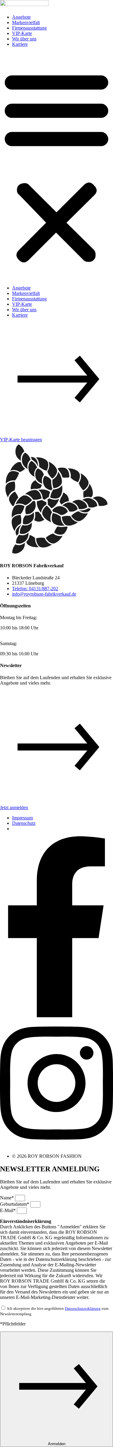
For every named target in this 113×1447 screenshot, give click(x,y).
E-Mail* (8, 1210)
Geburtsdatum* (15, 1204)
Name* (7, 1197)
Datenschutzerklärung (83, 1308)
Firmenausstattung (29, 27)
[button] (56, 166)
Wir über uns (24, 38)
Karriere (20, 44)
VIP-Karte (22, 33)
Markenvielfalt (26, 22)
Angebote (21, 17)
